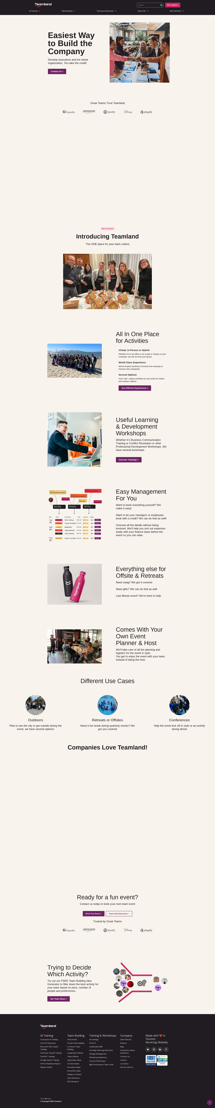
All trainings (94, 1039)
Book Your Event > (94, 913)
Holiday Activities (74, 1074)
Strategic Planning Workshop (101, 1050)
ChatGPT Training (47, 1056)
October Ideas (73, 1063)
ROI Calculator (73, 1081)
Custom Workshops (97, 1061)
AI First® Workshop (48, 1043)
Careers (123, 1060)
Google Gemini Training (49, 1060)
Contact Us (125, 1056)
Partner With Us (126, 1067)
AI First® (92, 1043)
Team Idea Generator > (119, 913)
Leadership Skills (96, 1047)
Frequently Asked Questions (127, 1051)
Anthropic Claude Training (51, 1053)
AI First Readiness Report (50, 1063)
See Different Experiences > (134, 388)
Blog (122, 1047)
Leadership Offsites (75, 1053)
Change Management (98, 1054)
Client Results (125, 1039)
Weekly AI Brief (46, 1067)
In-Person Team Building (73, 1048)
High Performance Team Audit (101, 1064)
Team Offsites (73, 1056)
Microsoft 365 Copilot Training (49, 1048)
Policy (49, 1099)
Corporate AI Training (49, 1039)
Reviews (123, 1043)
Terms (42, 1099)
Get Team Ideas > (58, 999)
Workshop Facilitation (98, 1057)
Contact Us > (57, 71)
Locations (124, 1063)
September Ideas (74, 1060)
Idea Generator (73, 1078)
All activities (72, 1039)
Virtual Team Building (75, 1043)
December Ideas (74, 1071)
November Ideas (74, 1067)
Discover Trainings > (129, 460)
